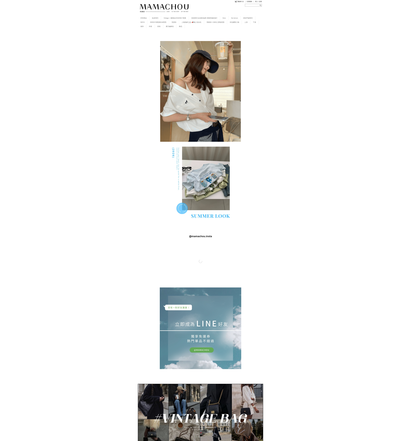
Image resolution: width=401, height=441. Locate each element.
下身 (254, 22)
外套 (150, 26)
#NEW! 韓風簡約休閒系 (158, 22)
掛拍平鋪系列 (248, 18)
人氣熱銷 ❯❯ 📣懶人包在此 (191, 22)
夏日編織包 (170, 26)
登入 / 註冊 (258, 1)
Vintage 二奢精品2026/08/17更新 (175, 18)
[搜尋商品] (260, 5)
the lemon (234, 18)
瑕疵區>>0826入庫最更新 (215, 22)
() (241, 1)
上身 (246, 22)
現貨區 (174, 22)
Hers (224, 18)
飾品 (180, 26)
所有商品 (143, 18)
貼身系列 (155, 18)
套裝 (159, 26)
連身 (142, 26)
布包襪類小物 (234, 22)
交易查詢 (249, 1)
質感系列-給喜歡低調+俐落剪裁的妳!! (204, 18)
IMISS (142, 22)
